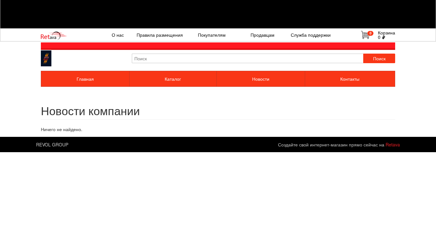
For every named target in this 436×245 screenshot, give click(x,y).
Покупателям (212, 35)
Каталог (173, 79)
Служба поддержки (311, 35)
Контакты (349, 79)
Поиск (379, 58)
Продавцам (262, 35)
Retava (393, 144)
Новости (260, 79)
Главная (85, 79)
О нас (118, 35)
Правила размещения (160, 35)
